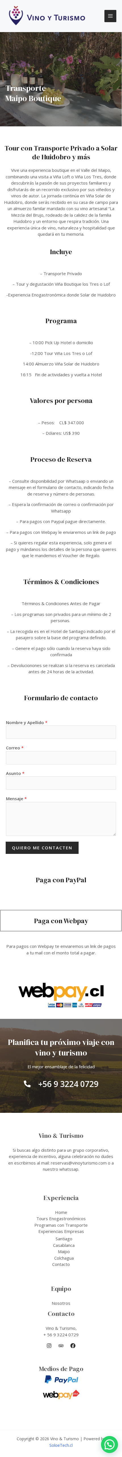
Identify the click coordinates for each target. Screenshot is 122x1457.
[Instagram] (49, 1345)
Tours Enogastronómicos (61, 1218)
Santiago (64, 1238)
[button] (109, 1444)
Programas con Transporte (61, 1225)
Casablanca (64, 1245)
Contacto (61, 1264)
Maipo (64, 1251)
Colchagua (64, 1258)
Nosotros (61, 1303)
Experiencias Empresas (61, 1231)
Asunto (15, 773)
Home (61, 1212)
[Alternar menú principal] (110, 16)
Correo (15, 748)
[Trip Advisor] (61, 1345)
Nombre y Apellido (26, 722)
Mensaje (16, 798)
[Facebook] (72, 1345)
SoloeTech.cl (61, 1445)
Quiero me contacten (42, 847)
